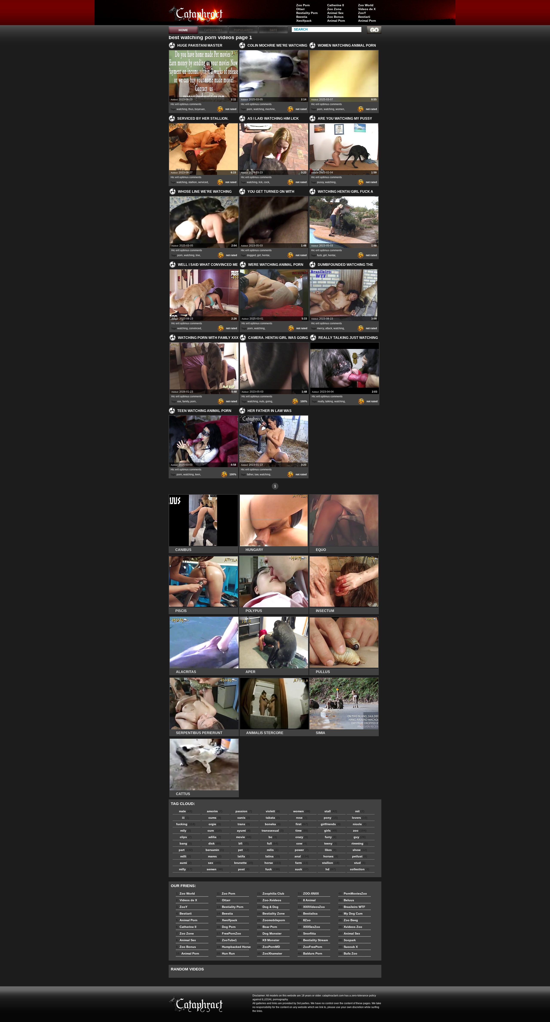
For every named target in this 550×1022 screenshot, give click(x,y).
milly (185, 869)
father (250, 474)
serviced (203, 182)
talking (329, 401)
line (198, 255)
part (186, 850)
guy (360, 837)
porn (249, 109)
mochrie (270, 109)
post (243, 869)
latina (272, 856)
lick (261, 182)
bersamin (215, 850)
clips (186, 837)
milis (272, 850)
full (272, 843)
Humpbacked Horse (234, 947)
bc (273, 837)
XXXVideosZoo (311, 907)
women (340, 109)
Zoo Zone (334, 9)
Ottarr (300, 9)
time (301, 830)
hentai (265, 255)
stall (330, 811)
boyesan (200, 109)
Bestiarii (364, 16)
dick (214, 843)
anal (302, 856)
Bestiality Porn (307, 13)
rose (301, 817)
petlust (359, 856)
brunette (243, 862)
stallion (192, 182)
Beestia (301, 16)
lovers (359, 817)
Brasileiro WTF (351, 907)
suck (302, 869)
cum (215, 830)
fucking (185, 824)
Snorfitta (307, 933)
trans (244, 824)
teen (197, 474)
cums (214, 817)
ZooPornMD (268, 947)
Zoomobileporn (271, 920)
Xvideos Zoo (350, 927)
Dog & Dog (267, 907)
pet (243, 850)
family (185, 401)
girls (330, 830)
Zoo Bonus (335, 16)
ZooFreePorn (310, 947)
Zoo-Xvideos (269, 900)
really (321, 401)
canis (243, 817)
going (269, 401)
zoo (360, 830)
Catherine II (335, 5)
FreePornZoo (229, 933)
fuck (319, 255)
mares (215, 856)
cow (301, 843)
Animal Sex (335, 13)
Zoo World (365, 5)
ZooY (362, 13)
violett (273, 811)
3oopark (347, 940)
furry (330, 837)
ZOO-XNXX (308, 893)
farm (301, 862)
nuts (261, 401)
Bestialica (308, 913)
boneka (273, 824)
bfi (243, 843)
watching (182, 109)
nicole (360, 824)
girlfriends (331, 824)
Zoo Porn (303, 5)
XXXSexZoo (309, 927)
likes (330, 850)
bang (186, 843)
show (360, 850)
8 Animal (307, 900)
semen (215, 869)
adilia (214, 837)
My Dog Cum (350, 913)
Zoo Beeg (348, 920)
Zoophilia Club (270, 893)
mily (185, 830)
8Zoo (304, 920)
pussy (320, 182)
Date (273, 30)
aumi (186, 862)
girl (259, 255)
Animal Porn (367, 20)
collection (359, 869)
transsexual (273, 830)
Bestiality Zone (271, 913)
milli (185, 856)
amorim (214, 811)
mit (359, 811)
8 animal (196, 13)
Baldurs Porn (310, 953)
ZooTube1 (227, 940)
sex (214, 862)
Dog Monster (269, 933)
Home (183, 30)
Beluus (346, 900)
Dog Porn (226, 927)
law (256, 474)
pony (331, 817)
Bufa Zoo (347, 953)
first (302, 824)
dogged (251, 255)
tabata (273, 817)
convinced (195, 328)
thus (190, 109)
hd (330, 869)
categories (213, 30)
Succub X (348, 947)
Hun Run (226, 953)
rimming (359, 843)
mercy (320, 328)
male (185, 811)
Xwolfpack (304, 20)
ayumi (244, 830)
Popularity (243, 30)
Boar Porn (267, 927)
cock (266, 182)
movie (243, 837)
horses (330, 856)
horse (272, 862)
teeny (330, 843)
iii (185, 817)
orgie (215, 824)
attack (328, 328)
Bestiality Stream (313, 940)
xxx (179, 401)
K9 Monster (268, 940)
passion (243, 811)
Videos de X (367, 9)
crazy (301, 837)
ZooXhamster (269, 953)
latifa (244, 856)
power (302, 850)
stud (359, 862)
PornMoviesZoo (352, 893)
